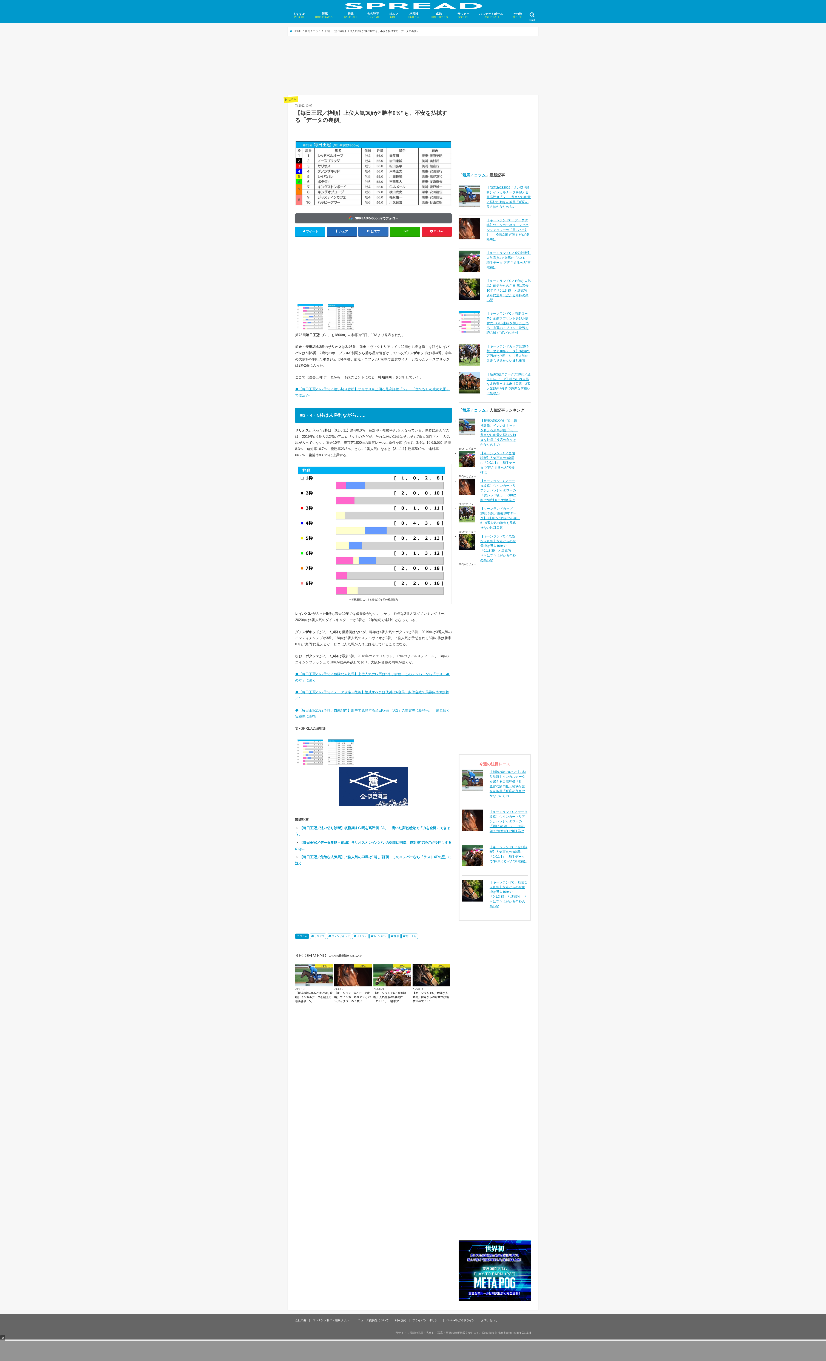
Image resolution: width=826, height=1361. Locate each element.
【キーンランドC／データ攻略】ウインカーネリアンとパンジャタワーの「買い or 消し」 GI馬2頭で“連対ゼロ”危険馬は (508, 230)
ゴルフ (393, 15)
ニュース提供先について (373, 1320)
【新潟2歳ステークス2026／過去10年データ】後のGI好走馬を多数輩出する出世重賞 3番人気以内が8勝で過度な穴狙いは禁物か (509, 384)
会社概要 (300, 1320)
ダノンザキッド (341, 936)
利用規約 (400, 1320)
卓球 (439, 15)
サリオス (319, 936)
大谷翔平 (373, 15)
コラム (303, 936)
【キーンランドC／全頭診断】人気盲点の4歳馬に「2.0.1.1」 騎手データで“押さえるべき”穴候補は (498, 463)
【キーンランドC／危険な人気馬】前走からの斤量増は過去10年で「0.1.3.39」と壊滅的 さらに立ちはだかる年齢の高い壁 (509, 290)
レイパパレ (380, 936)
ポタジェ (362, 936)
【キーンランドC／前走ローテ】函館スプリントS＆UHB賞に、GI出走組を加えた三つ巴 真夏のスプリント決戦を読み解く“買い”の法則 (508, 323)
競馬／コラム (474, 175)
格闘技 (414, 15)
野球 (350, 15)
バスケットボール (491, 15)
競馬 (324, 15)
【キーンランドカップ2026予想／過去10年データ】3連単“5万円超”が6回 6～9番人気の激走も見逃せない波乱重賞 (498, 518)
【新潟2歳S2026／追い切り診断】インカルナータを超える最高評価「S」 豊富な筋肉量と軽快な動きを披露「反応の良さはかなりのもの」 (509, 197)
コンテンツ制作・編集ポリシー (332, 1320)
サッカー (464, 15)
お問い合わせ (489, 1320)
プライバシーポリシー (426, 1320)
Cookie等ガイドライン (461, 1320)
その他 (517, 15)
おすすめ (299, 15)
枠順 (396, 936)
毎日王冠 (411, 936)
